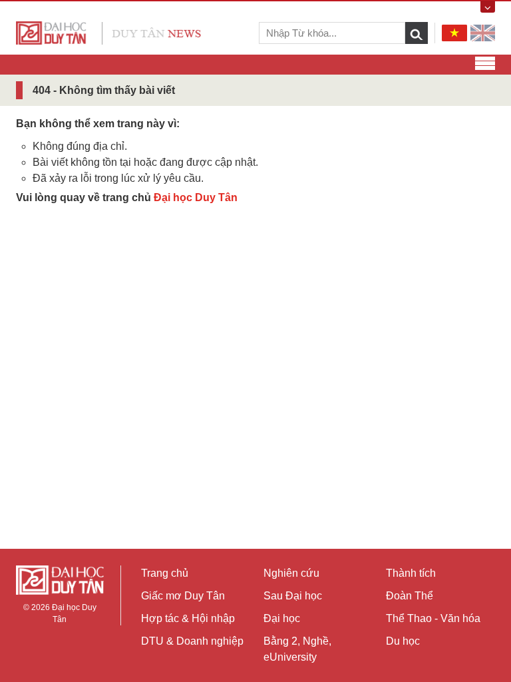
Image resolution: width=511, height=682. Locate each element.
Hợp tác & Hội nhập (188, 618)
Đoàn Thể (409, 595)
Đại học (281, 618)
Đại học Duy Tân (196, 197)
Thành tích (411, 573)
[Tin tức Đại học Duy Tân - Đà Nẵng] (108, 32)
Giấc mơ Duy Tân (183, 595)
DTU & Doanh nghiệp (192, 641)
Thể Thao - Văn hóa (433, 618)
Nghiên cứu (291, 573)
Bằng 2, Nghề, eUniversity (297, 649)
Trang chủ (164, 573)
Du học (403, 641)
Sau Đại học (292, 595)
